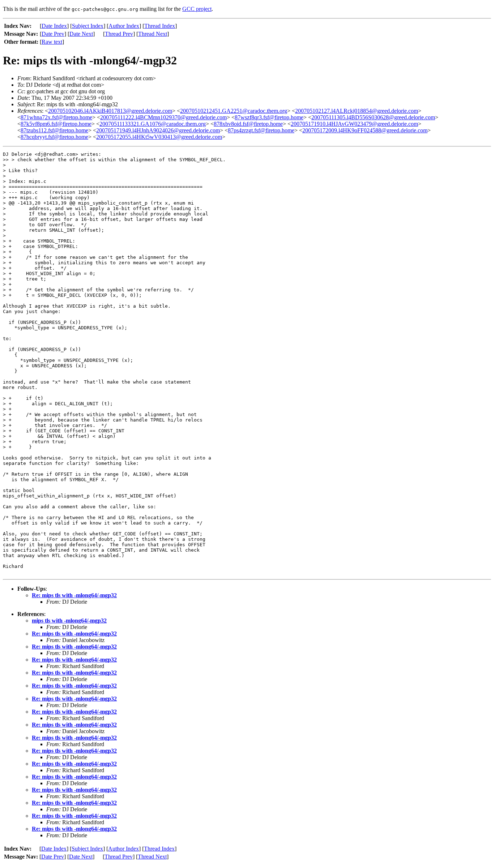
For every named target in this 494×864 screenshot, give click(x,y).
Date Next (81, 34)
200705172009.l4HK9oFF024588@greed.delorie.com (364, 130)
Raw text (52, 42)
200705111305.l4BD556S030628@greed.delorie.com (373, 117)
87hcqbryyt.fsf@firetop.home (54, 137)
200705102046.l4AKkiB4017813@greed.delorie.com (110, 111)
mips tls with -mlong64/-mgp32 (69, 620)
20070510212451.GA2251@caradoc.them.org (233, 111)
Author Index (123, 26)
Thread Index (159, 26)
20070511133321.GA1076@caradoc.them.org (152, 124)
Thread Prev (119, 34)
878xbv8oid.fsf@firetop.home (248, 124)
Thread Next (152, 34)
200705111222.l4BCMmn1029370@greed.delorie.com (163, 117)
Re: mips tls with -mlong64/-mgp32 (74, 595)
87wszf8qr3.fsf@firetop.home (269, 117)
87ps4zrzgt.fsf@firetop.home (261, 130)
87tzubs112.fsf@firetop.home (54, 130)
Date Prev (53, 34)
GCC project (197, 9)
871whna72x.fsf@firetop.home (56, 117)
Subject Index (87, 26)
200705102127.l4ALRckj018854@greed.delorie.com (356, 111)
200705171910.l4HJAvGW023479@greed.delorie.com (354, 124)
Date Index (54, 26)
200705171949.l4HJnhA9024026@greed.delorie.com (158, 130)
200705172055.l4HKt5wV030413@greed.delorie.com (159, 137)
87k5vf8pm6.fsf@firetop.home (56, 124)
